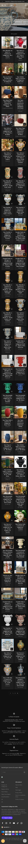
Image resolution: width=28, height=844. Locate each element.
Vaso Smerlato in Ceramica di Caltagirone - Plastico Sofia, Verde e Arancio (7, 210)
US (2, 799)
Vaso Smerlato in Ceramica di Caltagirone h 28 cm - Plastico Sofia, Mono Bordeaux (20, 631)
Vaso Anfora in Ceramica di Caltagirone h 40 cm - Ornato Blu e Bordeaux (7, 131)
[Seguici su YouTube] (14, 823)
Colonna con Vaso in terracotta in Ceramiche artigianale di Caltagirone (7, 578)
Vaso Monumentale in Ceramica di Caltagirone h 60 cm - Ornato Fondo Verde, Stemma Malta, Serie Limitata (20, 501)
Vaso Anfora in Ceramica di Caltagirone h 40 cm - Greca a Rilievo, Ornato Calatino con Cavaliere (20, 157)
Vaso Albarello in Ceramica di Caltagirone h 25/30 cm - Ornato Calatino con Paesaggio (7, 288)
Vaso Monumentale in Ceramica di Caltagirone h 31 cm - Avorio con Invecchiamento (20, 554)
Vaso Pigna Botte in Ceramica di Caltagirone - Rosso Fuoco (7, 422)
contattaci (9, 744)
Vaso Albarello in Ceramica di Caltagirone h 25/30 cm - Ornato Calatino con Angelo (20, 288)
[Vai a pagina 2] (17, 693)
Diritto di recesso (20, 799)
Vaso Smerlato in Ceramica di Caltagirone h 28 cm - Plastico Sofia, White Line (7, 631)
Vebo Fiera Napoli (5, 794)
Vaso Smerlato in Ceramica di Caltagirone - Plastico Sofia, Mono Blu (20, 210)
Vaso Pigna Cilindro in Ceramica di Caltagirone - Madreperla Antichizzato (20, 104)
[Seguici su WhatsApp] (22, 823)
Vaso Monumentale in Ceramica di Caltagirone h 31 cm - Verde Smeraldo (7, 398)
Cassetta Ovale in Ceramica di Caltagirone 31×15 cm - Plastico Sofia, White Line (20, 344)
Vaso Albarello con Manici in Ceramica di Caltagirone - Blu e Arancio (7, 54)
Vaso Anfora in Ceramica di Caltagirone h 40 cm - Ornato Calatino (7, 156)
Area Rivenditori (5, 797)
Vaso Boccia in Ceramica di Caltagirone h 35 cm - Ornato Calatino (20, 656)
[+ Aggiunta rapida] (11, 46)
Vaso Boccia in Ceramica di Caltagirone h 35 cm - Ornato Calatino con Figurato (7, 528)
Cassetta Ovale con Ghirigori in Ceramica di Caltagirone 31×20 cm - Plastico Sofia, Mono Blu (20, 579)
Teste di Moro (19, 785)
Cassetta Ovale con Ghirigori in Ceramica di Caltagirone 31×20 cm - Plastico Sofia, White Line (7, 373)
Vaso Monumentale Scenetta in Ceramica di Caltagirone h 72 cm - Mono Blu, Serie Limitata (20, 681)
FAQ (17, 787)
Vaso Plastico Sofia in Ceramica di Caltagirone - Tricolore (20, 526)
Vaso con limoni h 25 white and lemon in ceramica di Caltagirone (7, 79)
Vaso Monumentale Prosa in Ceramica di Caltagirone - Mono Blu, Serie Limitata (7, 554)
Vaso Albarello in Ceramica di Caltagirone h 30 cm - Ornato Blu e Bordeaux (20, 184)
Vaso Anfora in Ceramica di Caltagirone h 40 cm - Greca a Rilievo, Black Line (20, 473)
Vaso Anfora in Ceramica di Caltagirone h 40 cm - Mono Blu (7, 655)
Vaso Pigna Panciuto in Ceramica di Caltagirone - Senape (20, 423)
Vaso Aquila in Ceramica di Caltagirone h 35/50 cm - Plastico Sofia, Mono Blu (7, 345)
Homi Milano (4, 791)
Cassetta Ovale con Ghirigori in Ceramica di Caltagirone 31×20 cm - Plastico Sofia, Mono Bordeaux (20, 262)
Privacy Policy (19, 792)
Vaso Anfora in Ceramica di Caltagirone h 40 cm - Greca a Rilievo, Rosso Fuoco (20, 54)
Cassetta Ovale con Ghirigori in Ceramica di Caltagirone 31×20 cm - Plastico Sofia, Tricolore (7, 262)
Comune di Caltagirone (4, 785)
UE (2, 802)
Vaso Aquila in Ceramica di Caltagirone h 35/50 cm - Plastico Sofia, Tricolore (20, 316)
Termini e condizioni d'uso (20, 796)
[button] (3, 841)
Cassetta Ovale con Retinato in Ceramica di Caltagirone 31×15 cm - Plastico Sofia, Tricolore (7, 605)
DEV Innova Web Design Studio (16, 839)
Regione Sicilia (5, 789)
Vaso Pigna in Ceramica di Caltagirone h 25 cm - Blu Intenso (7, 447)
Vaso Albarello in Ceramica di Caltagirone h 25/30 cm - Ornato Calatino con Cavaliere (7, 316)
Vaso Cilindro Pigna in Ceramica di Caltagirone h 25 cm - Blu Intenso (20, 447)
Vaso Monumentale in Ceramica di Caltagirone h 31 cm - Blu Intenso (20, 398)
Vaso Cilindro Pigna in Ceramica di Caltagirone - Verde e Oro (20, 79)
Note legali (18, 790)
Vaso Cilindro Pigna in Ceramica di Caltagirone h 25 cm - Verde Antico (7, 473)
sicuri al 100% (15, 753)
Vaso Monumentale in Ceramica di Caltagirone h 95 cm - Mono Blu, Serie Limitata (7, 499)
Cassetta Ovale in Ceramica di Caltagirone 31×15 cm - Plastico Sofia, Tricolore (20, 605)
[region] (14, 734)
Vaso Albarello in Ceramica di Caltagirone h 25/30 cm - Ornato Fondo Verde (7, 184)
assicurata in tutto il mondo (14, 731)
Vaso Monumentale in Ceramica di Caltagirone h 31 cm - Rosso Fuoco (20, 371)
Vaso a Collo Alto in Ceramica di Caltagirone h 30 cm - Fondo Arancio (7, 681)
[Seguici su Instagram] (6, 823)
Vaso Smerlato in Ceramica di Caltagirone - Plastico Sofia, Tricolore (7, 235)
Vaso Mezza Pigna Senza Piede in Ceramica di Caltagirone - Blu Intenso (7, 103)
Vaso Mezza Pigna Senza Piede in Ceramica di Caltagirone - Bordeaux (20, 131)
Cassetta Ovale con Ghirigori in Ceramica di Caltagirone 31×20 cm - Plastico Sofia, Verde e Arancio (20, 236)
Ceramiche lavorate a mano (11, 719)
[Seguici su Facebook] (2, 823)
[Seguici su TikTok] (18, 823)
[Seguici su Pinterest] (10, 823)
